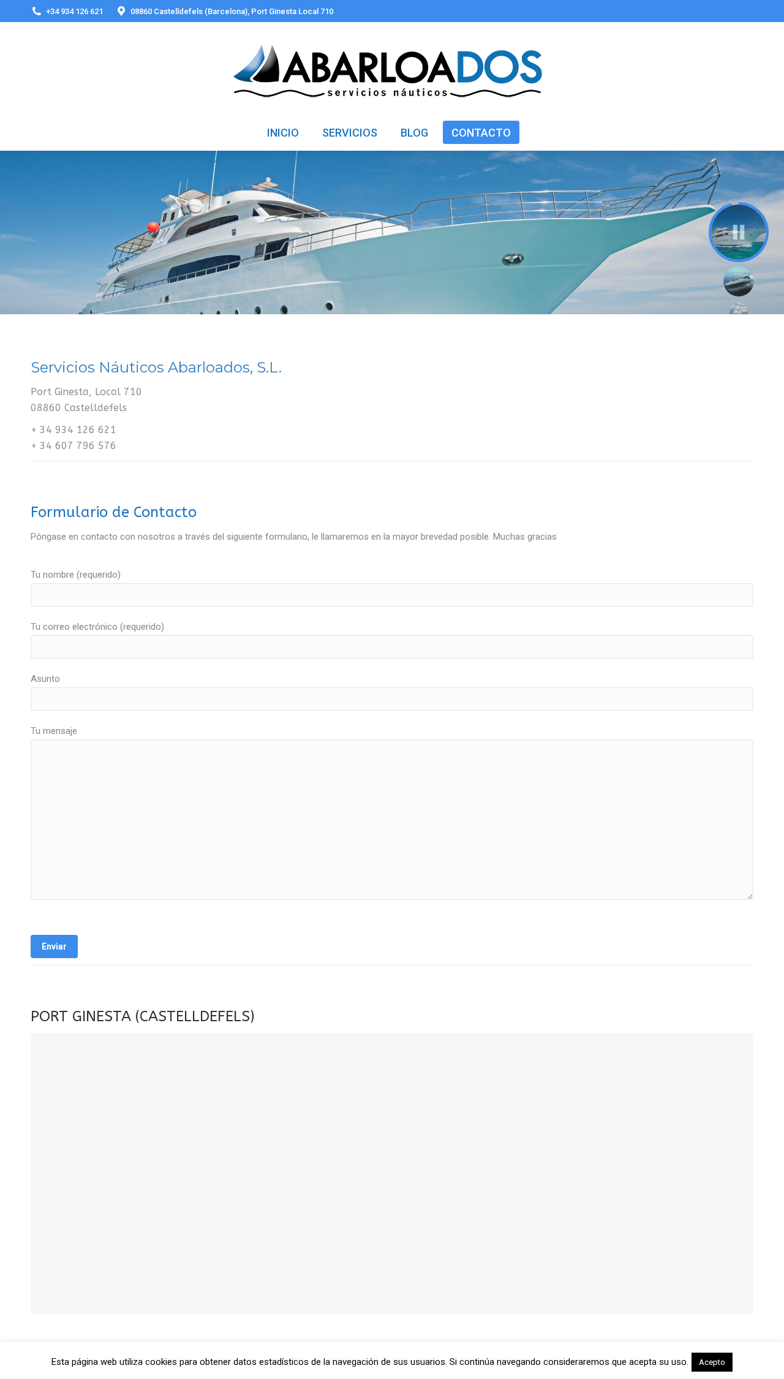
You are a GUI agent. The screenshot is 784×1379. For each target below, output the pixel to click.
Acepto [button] (712, 1362)
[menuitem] (282, 132)
